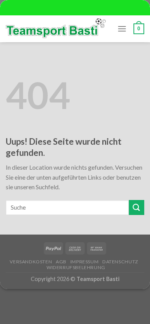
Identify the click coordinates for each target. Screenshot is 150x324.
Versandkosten (31, 261)
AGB (61, 261)
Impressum (84, 261)
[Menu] (122, 28)
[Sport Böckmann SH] (56, 28)
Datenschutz (120, 261)
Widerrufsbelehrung (76, 267)
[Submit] (136, 207)
